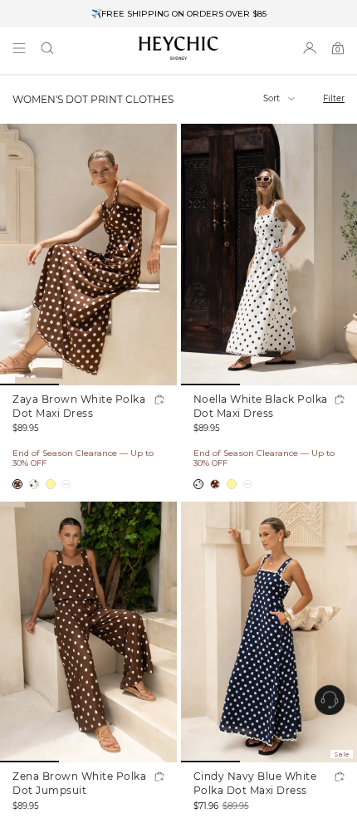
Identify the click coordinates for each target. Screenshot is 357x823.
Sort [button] (272, 98)
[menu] (19, 48)
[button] (47, 48)
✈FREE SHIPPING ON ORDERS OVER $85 (179, 13)
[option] (178, 14)
